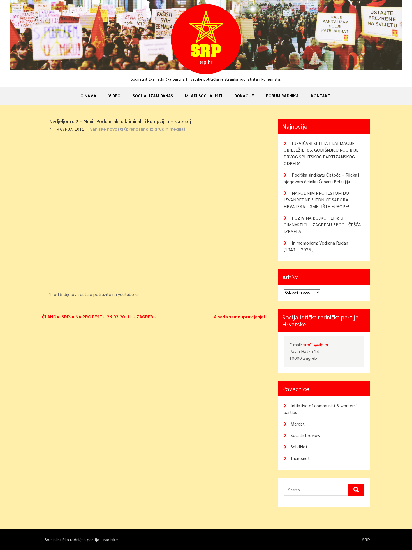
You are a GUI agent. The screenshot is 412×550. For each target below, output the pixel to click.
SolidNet (299, 447)
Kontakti (321, 95)
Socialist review (305, 435)
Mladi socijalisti (203, 95)
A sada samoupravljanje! (239, 316)
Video (114, 95)
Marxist (298, 424)
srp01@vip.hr (315, 344)
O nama (88, 95)
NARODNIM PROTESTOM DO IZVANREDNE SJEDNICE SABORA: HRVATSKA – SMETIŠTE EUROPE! (316, 199)
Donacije (244, 95)
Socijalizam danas (153, 95)
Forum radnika (282, 95)
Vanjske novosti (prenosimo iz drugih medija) (137, 129)
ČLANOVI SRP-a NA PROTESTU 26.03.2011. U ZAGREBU (99, 316)
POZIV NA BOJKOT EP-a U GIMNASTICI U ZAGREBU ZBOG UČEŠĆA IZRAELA (322, 224)
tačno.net (300, 458)
